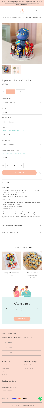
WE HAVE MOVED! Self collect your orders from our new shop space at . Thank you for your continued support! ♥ (22, 3)
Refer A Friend (28, 368)
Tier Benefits (28, 365)
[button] (42, 261)
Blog (3, 371)
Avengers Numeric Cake (12, 273)
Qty (3, 165)
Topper (4, 108)
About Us (5, 365)
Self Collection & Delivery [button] (12, 225)
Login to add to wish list (40, 172)
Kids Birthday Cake (14, 18)
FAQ (3, 385)
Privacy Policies (7, 391)
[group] (6, 69)
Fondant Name (6, 118)
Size (3, 92)
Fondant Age (6, 140)
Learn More (22, 319)
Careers (4, 374)
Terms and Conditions (9, 388)
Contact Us (5, 368)
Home (5, 18)
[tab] (22, 225)
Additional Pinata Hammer (10, 150)
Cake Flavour (6, 98)
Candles (4, 127)
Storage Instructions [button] (10, 232)
